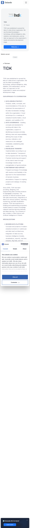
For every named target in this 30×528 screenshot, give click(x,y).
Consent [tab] (5, 248)
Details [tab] (15, 248)
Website (14, 47)
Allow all (15, 277)
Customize (14, 282)
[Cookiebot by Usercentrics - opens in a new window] (21, 244)
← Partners (6, 63)
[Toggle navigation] (26, 2)
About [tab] (24, 248)
